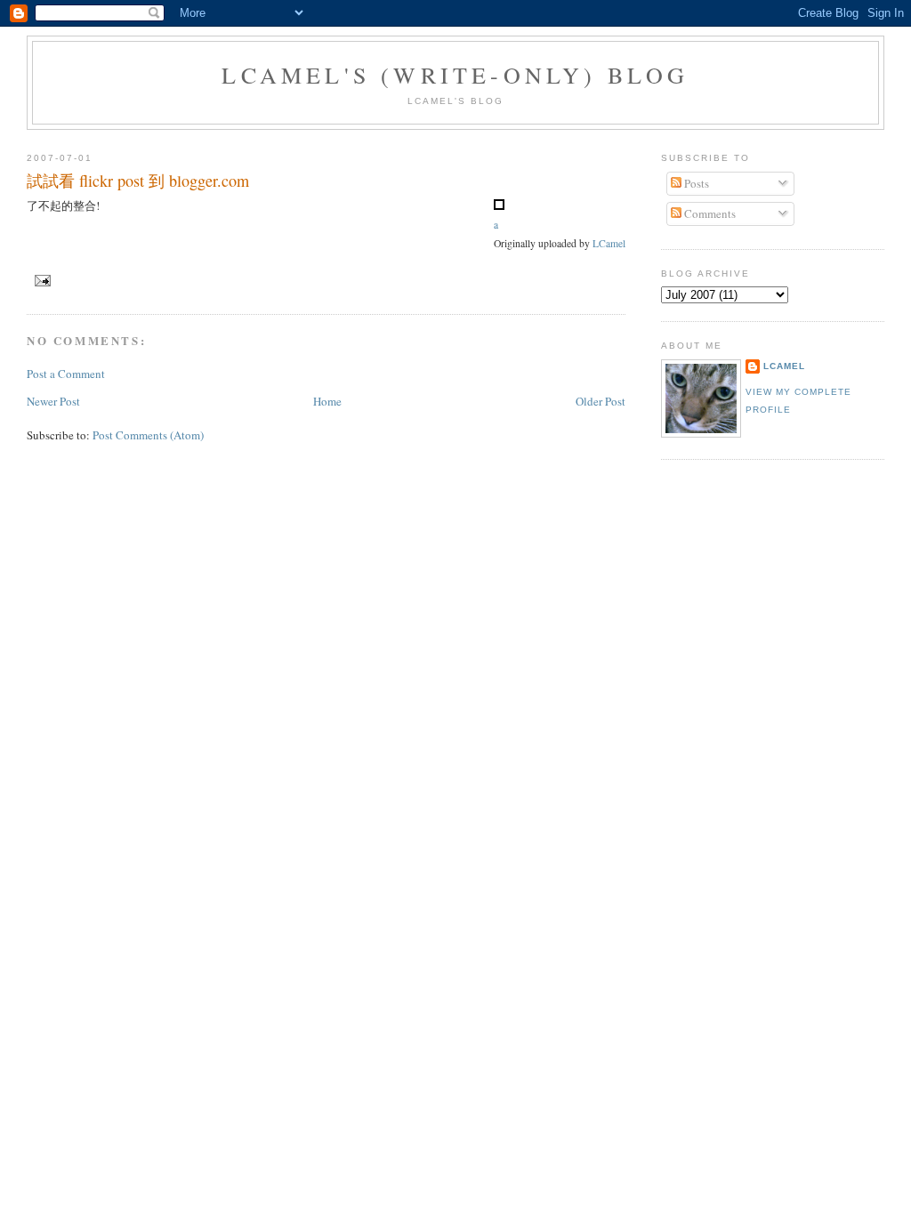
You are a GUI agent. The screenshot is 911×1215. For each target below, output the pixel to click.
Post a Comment (66, 374)
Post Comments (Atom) (148, 435)
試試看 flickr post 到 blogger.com (138, 180)
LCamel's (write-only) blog (455, 75)
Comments (708, 213)
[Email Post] (40, 280)
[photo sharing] (499, 205)
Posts (695, 183)
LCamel (609, 243)
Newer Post (53, 401)
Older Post (600, 401)
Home (327, 401)
